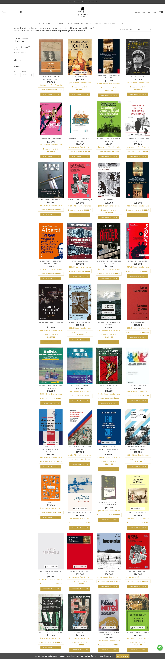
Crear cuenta (140, 12)
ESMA (138, 200)
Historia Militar (20, 53)
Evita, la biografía (80, 77)
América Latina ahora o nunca (109, 387)
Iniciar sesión (151, 12)
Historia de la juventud (51, 139)
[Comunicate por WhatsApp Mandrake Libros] (160, 648)
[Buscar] (21, 12)
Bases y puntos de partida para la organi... (51, 262)
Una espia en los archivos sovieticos (138, 140)
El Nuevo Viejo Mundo (79, 571)
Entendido (122, 656)
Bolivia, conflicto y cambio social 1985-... (51, 387)
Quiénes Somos (45, 23)
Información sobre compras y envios (73, 23)
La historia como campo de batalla (109, 76)
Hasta (24, 71)
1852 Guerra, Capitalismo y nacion (80, 140)
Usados (97, 23)
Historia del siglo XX (80, 632)
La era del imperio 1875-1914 (137, 632)
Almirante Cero (137, 77)
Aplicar (31, 75)
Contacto (122, 23)
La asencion (109, 571)
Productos (109, 23)
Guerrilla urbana (80, 261)
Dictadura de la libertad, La (80, 200)
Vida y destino (109, 200)
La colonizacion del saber (50, 632)
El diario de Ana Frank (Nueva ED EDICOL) (50, 78)
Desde (16, 71)
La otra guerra (137, 322)
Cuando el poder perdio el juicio (51, 323)
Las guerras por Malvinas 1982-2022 (109, 323)
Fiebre (51, 502)
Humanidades (22, 39)
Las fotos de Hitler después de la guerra (109, 262)
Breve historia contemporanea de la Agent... (108, 449)
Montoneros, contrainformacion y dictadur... (50, 449)
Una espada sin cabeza (50, 199)
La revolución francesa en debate (79, 448)
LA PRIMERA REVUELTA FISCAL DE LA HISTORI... (108, 140)
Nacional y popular (79, 385)
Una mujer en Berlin (137, 512)
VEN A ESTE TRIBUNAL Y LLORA (79, 512)
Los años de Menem (138, 385)
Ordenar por (124, 29)
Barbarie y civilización (137, 261)
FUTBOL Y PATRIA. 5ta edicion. (80, 322)
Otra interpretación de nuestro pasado (108, 503)
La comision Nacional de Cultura (50, 572)
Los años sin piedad (137, 571)
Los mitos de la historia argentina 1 (109, 633)
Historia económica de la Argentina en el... (138, 448)
